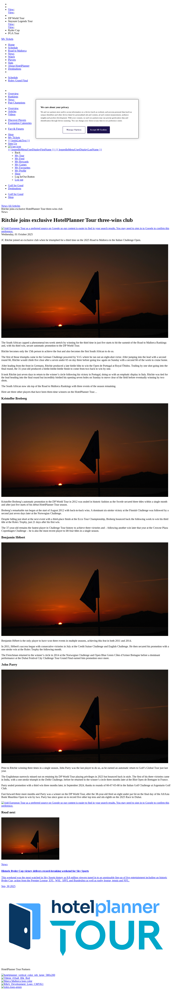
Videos (11, 114)
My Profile (20, 170)
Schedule (13, 47)
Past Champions (16, 102)
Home (11, 44)
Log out (19, 179)
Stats (10, 62)
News (11, 53)
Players (12, 59)
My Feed (19, 158)
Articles (12, 111)
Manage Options (74, 130)
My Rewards (22, 161)
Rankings (13, 96)
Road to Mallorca (17, 50)
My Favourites (22, 167)
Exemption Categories (20, 123)
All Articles (14, 205)
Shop (17, 173)
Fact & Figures (16, 128)
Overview (13, 93)
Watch (11, 56)
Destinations (14, 68)
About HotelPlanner (18, 65)
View (11, 9)
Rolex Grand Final (18, 80)
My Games (21, 164)
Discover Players (17, 120)
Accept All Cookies (98, 130)
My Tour (19, 155)
